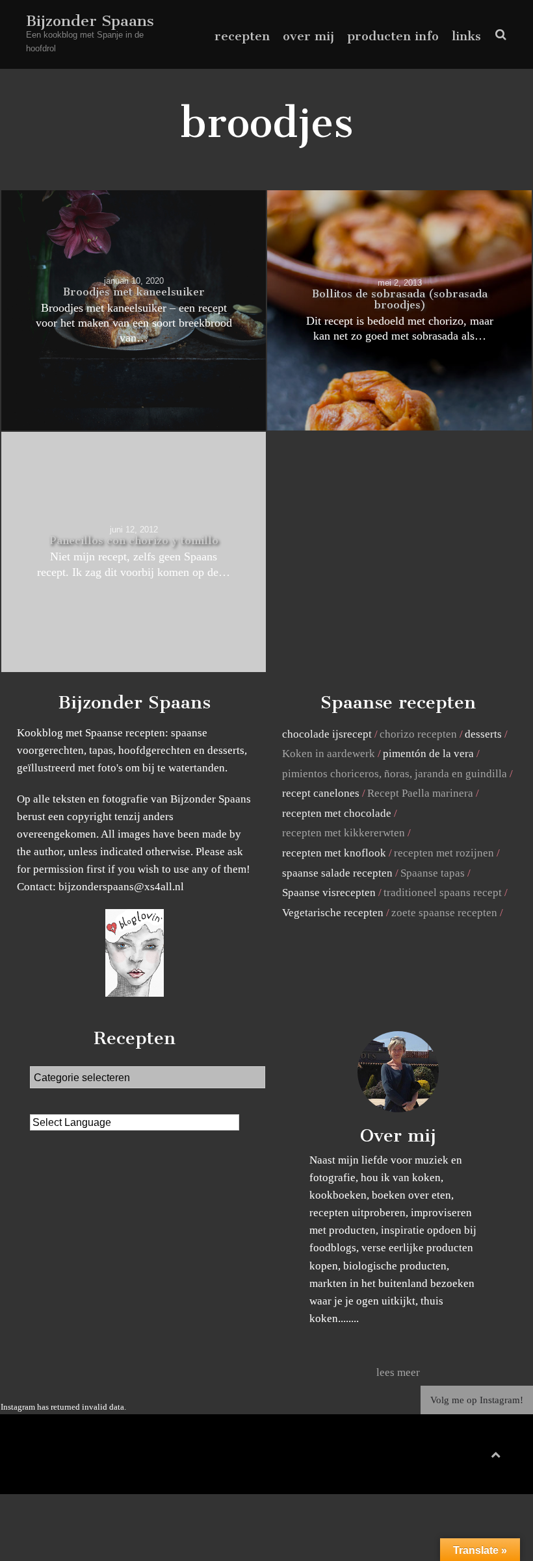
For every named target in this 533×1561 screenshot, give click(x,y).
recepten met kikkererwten (343, 833)
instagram (487, 1457)
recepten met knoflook (334, 853)
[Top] (495, 1452)
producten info (393, 36)
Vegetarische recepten (333, 912)
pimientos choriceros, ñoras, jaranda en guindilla (394, 774)
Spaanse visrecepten (329, 892)
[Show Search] (497, 35)
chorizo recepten (418, 734)
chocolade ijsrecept (327, 734)
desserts (483, 734)
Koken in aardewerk (328, 753)
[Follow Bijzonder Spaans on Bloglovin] (134, 993)
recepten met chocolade (336, 813)
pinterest (467, 1457)
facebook (446, 1457)
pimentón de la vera (428, 753)
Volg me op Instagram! (476, 1400)
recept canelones (320, 793)
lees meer (398, 1372)
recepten (242, 36)
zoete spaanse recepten (444, 912)
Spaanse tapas (432, 873)
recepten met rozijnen (444, 853)
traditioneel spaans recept (443, 892)
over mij (308, 36)
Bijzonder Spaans (90, 21)
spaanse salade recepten (337, 873)
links (466, 36)
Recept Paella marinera (420, 793)
